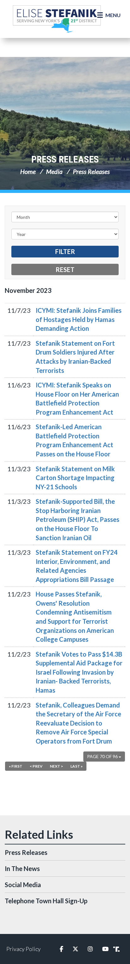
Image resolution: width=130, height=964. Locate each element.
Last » (76, 766)
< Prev (36, 766)
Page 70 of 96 (103, 756)
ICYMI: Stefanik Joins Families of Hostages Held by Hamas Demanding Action (78, 319)
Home (28, 171)
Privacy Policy (23, 948)
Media (54, 171)
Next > (56, 766)
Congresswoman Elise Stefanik (57, 19)
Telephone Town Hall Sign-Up (46, 901)
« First (15, 766)
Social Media (23, 884)
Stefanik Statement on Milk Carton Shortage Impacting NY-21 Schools (75, 478)
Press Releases (65, 159)
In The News (22, 868)
